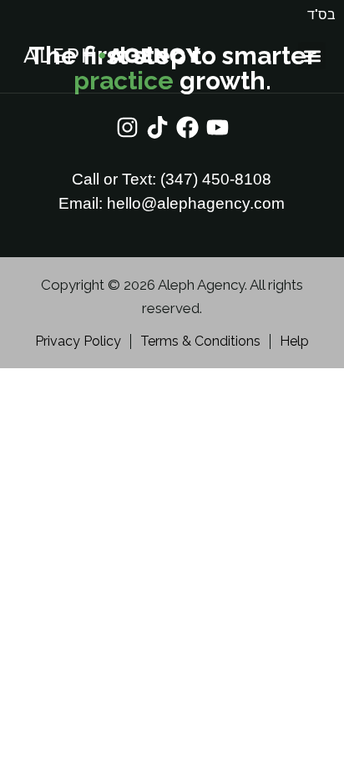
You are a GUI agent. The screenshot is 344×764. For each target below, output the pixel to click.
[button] (312, 55)
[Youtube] (217, 127)
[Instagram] (127, 127)
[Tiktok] (157, 127)
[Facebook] (187, 127)
